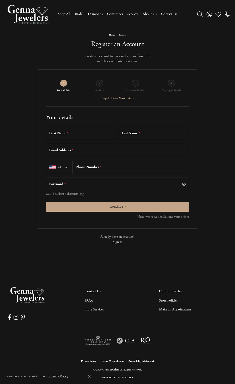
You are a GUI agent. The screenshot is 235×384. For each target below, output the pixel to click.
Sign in (118, 242)
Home (112, 34)
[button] (200, 14)
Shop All (64, 14)
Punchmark (125, 377)
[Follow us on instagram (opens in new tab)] (16, 317)
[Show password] (184, 184)
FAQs (89, 300)
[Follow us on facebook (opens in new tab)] (9, 317)
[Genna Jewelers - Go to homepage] (27, 295)
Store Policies (168, 300)
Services (132, 14)
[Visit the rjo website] (145, 340)
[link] (227, 14)
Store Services (94, 309)
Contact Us (169, 14)
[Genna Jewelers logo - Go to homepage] (28, 14)
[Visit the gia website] (126, 340)
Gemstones (115, 14)
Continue (116, 206)
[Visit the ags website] (98, 340)
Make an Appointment (175, 309)
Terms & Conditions (112, 361)
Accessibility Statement (141, 361)
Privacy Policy (88, 361)
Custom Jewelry (170, 291)
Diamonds (95, 14)
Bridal (79, 14)
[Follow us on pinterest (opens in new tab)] (23, 317)
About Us (150, 14)
